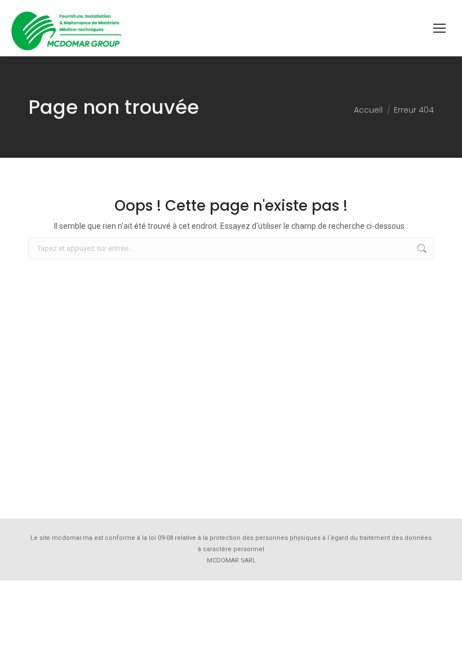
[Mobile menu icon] (439, 28)
